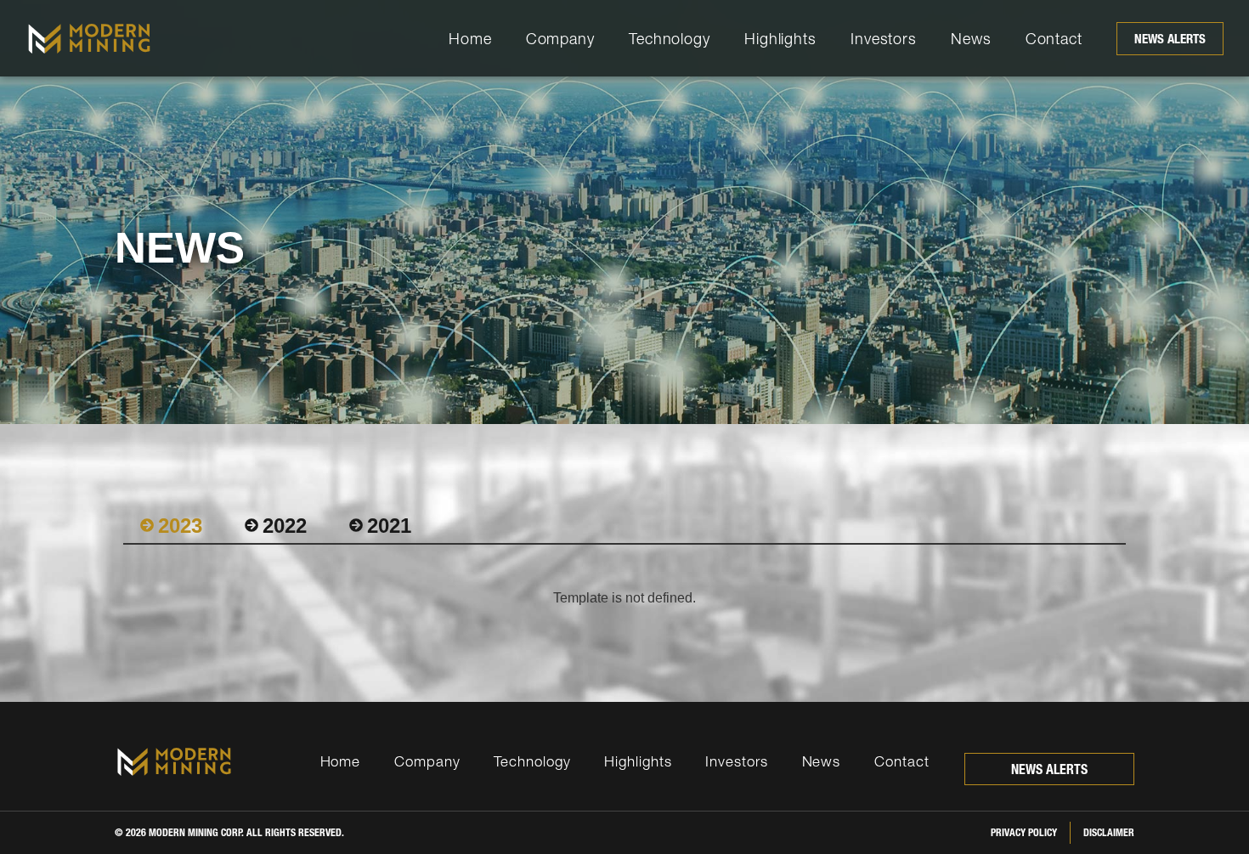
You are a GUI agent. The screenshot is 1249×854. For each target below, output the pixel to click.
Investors (884, 38)
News (971, 38)
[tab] (171, 526)
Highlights (780, 38)
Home (470, 38)
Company (560, 38)
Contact (1054, 38)
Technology (669, 38)
